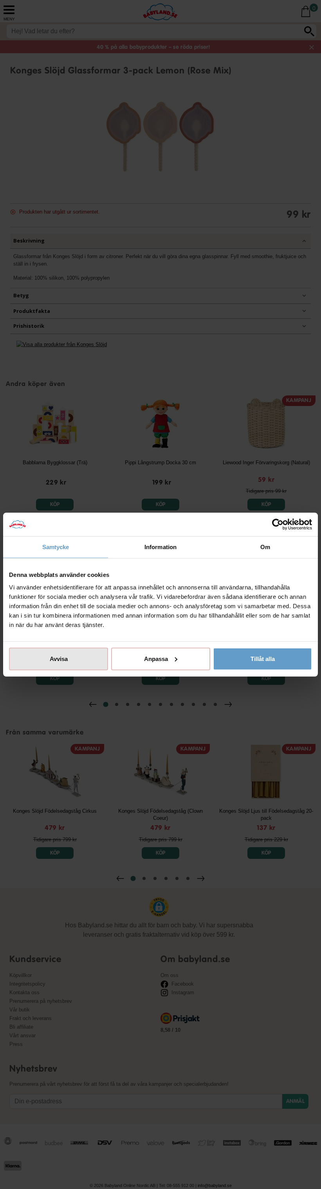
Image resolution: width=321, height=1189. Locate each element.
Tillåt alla (263, 658)
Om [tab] (265, 547)
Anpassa (156, 658)
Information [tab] (160, 547)
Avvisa (59, 658)
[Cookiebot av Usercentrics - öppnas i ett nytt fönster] (277, 524)
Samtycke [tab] (55, 547)
